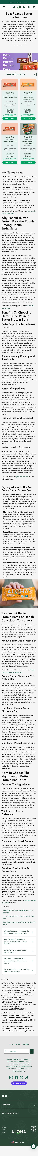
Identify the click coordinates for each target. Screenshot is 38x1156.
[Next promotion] (36, 2)
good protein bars (22, 476)
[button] (19, 1142)
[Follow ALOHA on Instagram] (11, 1078)
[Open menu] (4, 7)
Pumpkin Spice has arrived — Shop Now (19, 2)
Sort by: (10, 74)
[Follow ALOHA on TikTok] (27, 1078)
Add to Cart (9, 118)
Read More (19, 45)
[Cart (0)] (34, 7)
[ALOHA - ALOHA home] (19, 7)
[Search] (29, 7)
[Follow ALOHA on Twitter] (21, 1078)
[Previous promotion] (2, 2)
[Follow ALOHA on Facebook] (16, 1078)
